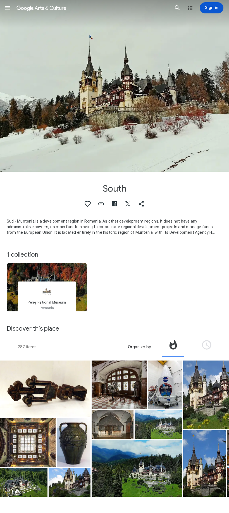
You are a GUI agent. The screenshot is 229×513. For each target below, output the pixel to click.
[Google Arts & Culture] (93, 8)
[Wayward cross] (112, 424)
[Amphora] (73, 442)
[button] (8, 8)
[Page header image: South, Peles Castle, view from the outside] (114, 86)
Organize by (139, 346)
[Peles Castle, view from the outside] (23, 482)
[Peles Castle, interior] (28, 442)
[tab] (173, 347)
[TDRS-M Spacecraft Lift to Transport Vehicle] (165, 385)
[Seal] (45, 389)
